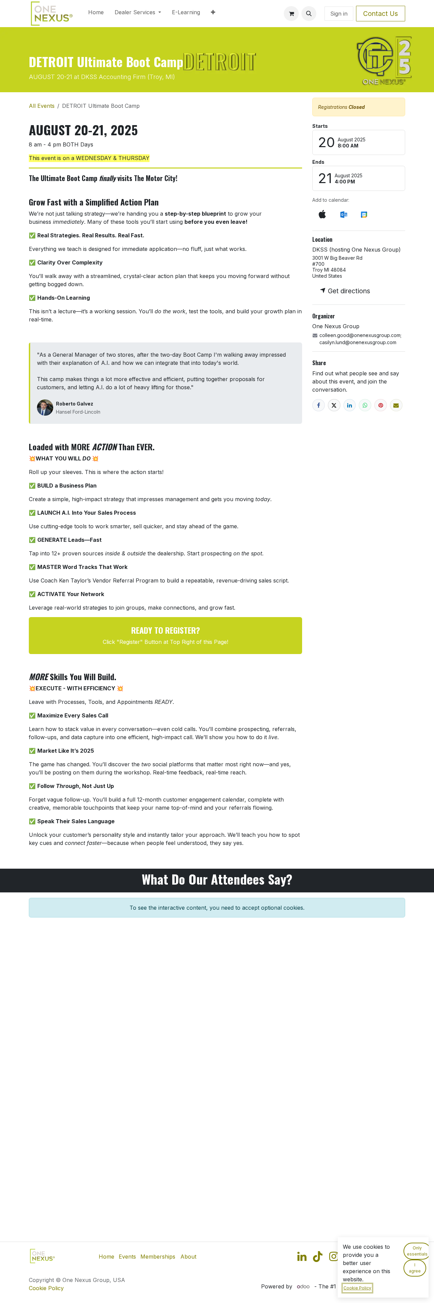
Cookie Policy (46, 1288)
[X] (334, 405)
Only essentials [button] (417, 1251)
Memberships (157, 1256)
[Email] (396, 405)
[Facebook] (318, 405)
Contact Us (380, 13)
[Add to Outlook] (343, 214)
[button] (308, 13)
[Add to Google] (363, 214)
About (188, 1256)
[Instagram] (334, 1256)
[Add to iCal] (322, 214)
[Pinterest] (380, 405)
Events (127, 1256)
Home (106, 1256)
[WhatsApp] (365, 405)
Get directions (348, 291)
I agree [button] (415, 1268)
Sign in (339, 13)
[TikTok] (318, 1256)
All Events (42, 105)
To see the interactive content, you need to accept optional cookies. (217, 907)
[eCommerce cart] (291, 13)
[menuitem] (96, 13)
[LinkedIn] (349, 405)
